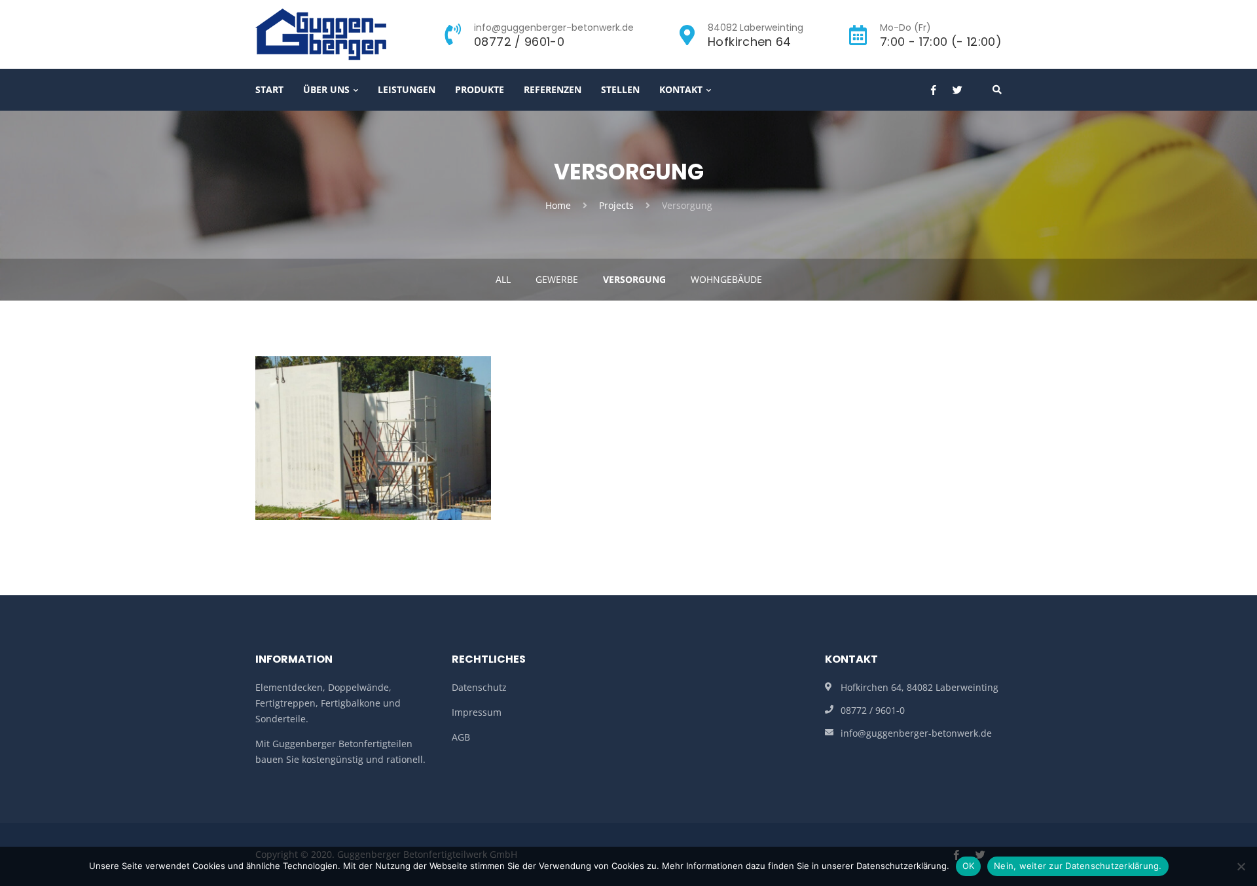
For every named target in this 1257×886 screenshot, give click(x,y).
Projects (616, 205)
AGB (461, 737)
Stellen (620, 89)
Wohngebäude (726, 279)
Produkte (479, 89)
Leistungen (406, 89)
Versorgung (634, 279)
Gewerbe (557, 279)
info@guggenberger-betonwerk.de (916, 733)
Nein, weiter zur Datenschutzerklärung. (1078, 865)
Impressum (476, 712)
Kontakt (680, 89)
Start (269, 89)
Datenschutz (479, 687)
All (503, 279)
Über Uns (326, 89)
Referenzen (552, 89)
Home (558, 205)
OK (968, 865)
